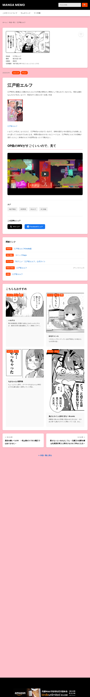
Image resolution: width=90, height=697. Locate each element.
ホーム (5, 22)
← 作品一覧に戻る (45, 455)
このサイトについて (10, 13)
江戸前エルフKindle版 (23, 249)
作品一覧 (12, 22)
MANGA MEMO (14, 5)
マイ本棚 (37, 13)
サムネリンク (26, 13)
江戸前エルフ (12, 126)
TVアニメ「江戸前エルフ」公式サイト (30, 261)
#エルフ (33, 209)
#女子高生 (12, 209)
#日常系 (23, 209)
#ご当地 (43, 209)
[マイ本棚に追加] (81, 34)
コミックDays (21, 255)
